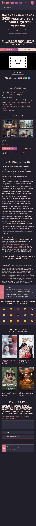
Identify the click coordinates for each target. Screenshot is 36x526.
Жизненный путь (24, 248)
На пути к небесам (12, 248)
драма (13, 102)
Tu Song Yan (21, 106)
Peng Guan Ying (12, 106)
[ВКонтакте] (19, 78)
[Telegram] (29, 78)
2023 (15, 88)
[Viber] (24, 78)
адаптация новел (7, 104)
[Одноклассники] (21, 78)
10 (26, 34)
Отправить (18, 441)
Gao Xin (4, 108)
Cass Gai (28, 106)
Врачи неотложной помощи (14, 246)
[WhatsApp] (26, 78)
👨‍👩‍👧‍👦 (18, 316)
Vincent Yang (12, 111)
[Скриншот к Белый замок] (10, 124)
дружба (7, 102)
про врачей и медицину (22, 102)
